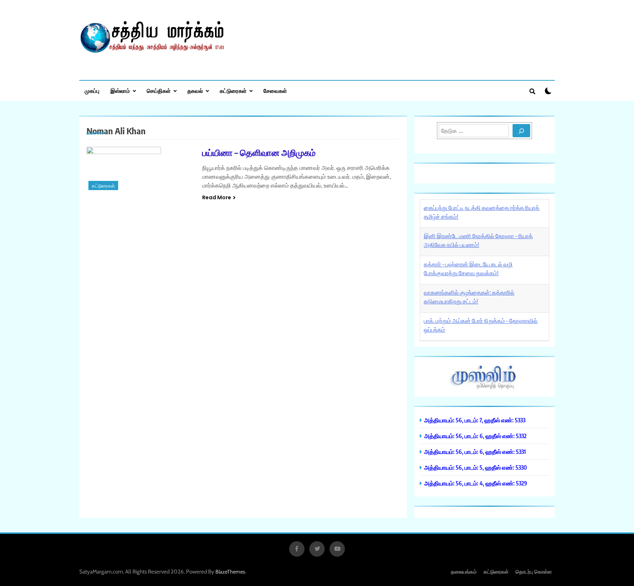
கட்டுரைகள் (233, 90)
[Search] (521, 130)
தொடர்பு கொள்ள (533, 571)
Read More (216, 197)
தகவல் (195, 90)
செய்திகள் (159, 90)
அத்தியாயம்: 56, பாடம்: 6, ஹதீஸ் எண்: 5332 (475, 436)
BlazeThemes (230, 571)
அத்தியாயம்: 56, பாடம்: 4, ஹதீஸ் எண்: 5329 (475, 483)
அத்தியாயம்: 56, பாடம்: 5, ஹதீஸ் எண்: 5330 (475, 467)
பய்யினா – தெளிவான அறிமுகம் (259, 152)
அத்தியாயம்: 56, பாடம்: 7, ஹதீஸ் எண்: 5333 (474, 420)
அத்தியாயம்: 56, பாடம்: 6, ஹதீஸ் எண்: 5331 (475, 451)
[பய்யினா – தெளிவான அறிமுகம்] (140, 169)
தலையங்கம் (464, 571)
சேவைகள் (275, 90)
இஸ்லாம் (120, 90)
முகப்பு (92, 90)
